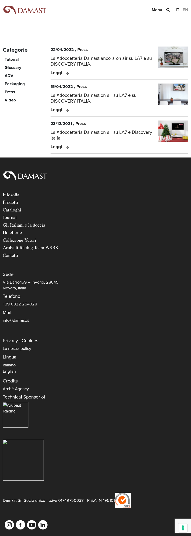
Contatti (10, 255)
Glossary (13, 67)
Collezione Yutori (19, 240)
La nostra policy (17, 348)
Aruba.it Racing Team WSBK (30, 247)
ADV (9, 75)
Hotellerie (12, 232)
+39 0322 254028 (20, 304)
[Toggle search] (168, 9)
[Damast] (24, 10)
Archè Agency (16, 388)
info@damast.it (16, 320)
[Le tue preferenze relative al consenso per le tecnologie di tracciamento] (182, 527)
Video (10, 100)
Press (10, 91)
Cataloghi (12, 210)
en (185, 9)
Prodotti (10, 202)
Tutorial (12, 59)
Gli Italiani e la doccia (24, 225)
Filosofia (11, 195)
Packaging (15, 83)
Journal (10, 217)
